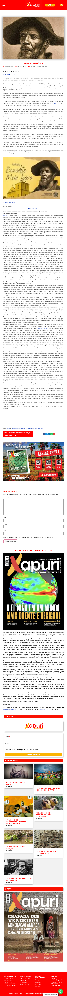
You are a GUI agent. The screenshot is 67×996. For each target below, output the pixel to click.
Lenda (21, 428)
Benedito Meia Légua (9, 202)
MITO (25, 428)
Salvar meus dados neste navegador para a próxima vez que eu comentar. (29, 537)
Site (4, 530)
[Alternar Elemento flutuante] (60, 991)
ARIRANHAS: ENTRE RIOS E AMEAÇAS (15, 848)
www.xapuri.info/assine (9, 709)
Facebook (38, 982)
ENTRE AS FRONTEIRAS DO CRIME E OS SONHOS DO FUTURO (48, 789)
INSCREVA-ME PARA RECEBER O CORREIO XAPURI (22, 750)
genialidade (57, 103)
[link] (9, 75)
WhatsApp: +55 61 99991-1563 (56, 982)
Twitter (37, 986)
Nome (5, 517)
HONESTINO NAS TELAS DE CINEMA (15, 783)
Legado (16, 428)
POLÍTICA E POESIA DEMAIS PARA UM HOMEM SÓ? (18, 879)
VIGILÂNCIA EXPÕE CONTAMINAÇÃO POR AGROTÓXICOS (44, 815)
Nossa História (8, 981)
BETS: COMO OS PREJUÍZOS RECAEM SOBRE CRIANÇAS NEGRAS (16, 822)
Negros (35, 428)
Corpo (8, 428)
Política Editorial (25, 978)
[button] (61, 5)
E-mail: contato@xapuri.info (57, 979)
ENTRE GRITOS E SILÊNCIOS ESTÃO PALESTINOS (46, 852)
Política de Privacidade (23, 981)
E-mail (5, 524)
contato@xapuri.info (45, 709)
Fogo (12, 428)
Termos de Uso (24, 984)
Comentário (7, 497)
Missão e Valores (9, 983)
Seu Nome (41, 428)
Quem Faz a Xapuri (10, 985)
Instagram (38, 980)
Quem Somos (8, 978)
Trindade (5, 215)
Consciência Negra (35, 66)
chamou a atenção (43, 328)
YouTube (38, 984)
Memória (44, 66)
